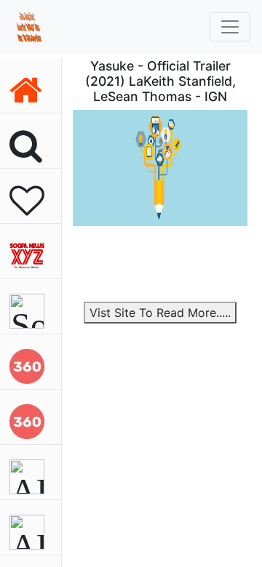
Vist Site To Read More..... (160, 312)
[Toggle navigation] (230, 26)
